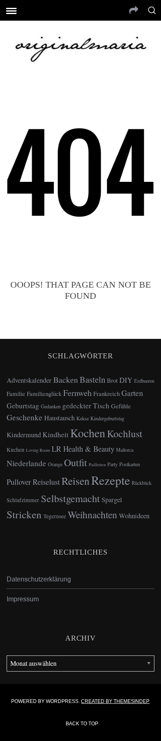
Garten (132, 393)
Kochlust (124, 433)
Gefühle (121, 406)
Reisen (76, 481)
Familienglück (44, 393)
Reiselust (46, 482)
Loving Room (38, 450)
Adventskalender (29, 380)
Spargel (112, 499)
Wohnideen (134, 515)
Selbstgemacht (70, 498)
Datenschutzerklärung (39, 579)
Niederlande (26, 463)
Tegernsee (54, 516)
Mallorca (124, 449)
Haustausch (59, 417)
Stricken (24, 514)
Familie (16, 393)
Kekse (82, 418)
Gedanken (51, 406)
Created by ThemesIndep (115, 701)
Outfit (75, 462)
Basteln (92, 379)
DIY (126, 380)
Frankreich (106, 393)
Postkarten (129, 464)
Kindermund (24, 434)
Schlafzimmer (23, 500)
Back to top (82, 724)
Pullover (19, 482)
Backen (65, 379)
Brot (112, 380)
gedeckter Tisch (85, 405)
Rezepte (110, 480)
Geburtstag (23, 405)
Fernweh (77, 392)
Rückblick (142, 482)
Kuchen (15, 449)
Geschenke (25, 417)
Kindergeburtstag (107, 418)
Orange (55, 464)
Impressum (23, 599)
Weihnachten (92, 514)
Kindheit (56, 434)
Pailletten (97, 464)
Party (112, 464)
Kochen (87, 433)
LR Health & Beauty (83, 448)
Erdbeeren (144, 380)
